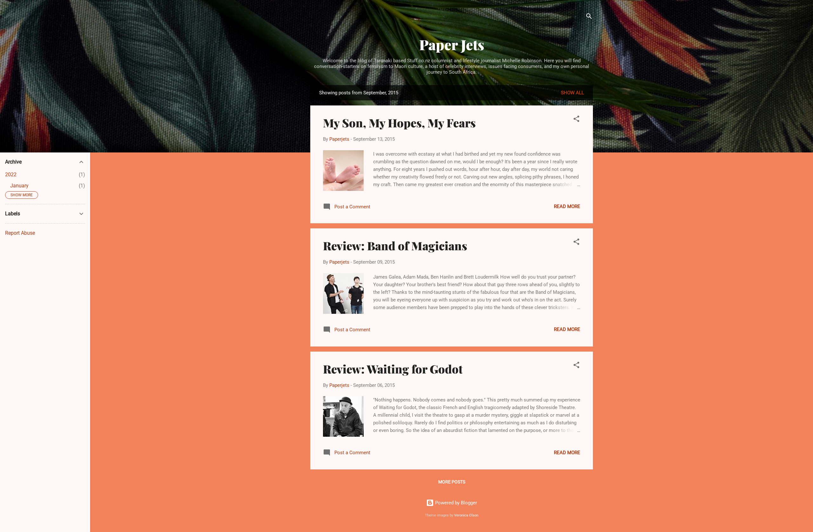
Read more (567, 206)
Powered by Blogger (455, 503)
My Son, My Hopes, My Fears (399, 122)
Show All (572, 93)
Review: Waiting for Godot (393, 368)
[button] (576, 120)
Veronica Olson (466, 515)
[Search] (589, 17)
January (19, 186)
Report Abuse (20, 233)
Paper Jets (451, 44)
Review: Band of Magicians (395, 245)
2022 (11, 175)
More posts (451, 481)
